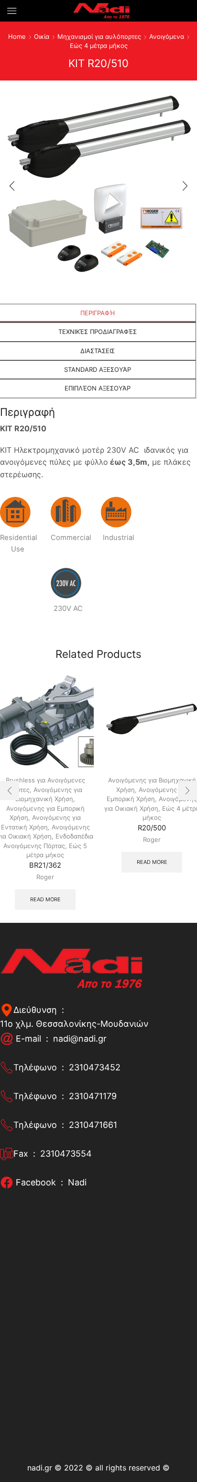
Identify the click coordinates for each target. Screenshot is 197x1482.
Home (17, 36)
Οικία (41, 36)
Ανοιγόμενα (166, 36)
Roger (45, 877)
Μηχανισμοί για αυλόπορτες (99, 36)
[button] (12, 186)
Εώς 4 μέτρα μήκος (99, 45)
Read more (45, 899)
